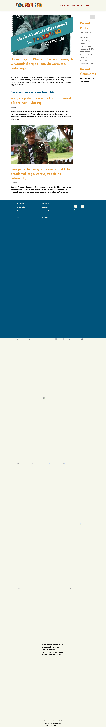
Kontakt (86, 5)
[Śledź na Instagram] (82, 206)
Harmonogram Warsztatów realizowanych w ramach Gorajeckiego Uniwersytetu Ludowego (42, 64)
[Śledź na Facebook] (75, 206)
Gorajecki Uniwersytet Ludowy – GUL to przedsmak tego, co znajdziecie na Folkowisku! (40, 174)
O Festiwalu (64, 5)
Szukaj (92, 17)
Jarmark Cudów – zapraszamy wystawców (86, 35)
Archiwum (76, 5)
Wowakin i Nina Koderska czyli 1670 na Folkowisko (87, 49)
